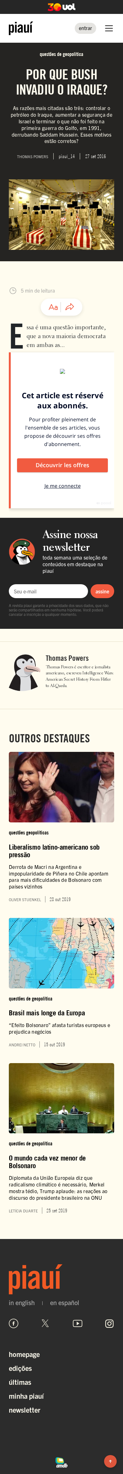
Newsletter (24, 1409)
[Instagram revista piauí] (109, 1323)
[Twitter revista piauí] (45, 1323)
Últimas (20, 1382)
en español (64, 1302)
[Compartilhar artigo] (69, 307)
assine (102, 591)
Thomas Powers (67, 658)
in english (22, 1302)
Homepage (24, 1354)
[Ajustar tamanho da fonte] (53, 307)
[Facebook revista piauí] (13, 1323)
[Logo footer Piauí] (61, 1279)
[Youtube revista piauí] (77, 1323)
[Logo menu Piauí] (21, 28)
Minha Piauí (26, 1395)
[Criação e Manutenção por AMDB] (61, 1462)
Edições (20, 1368)
